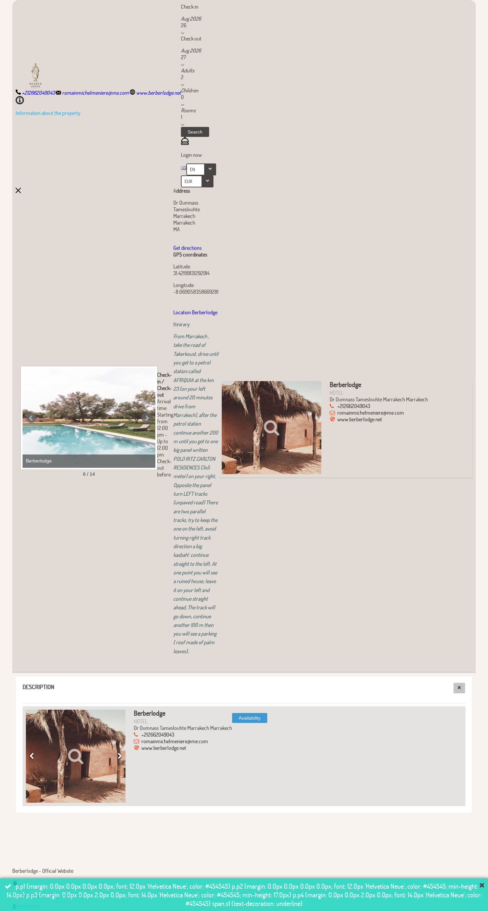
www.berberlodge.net (359, 419)
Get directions (187, 247)
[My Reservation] (185, 142)
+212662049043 (353, 405)
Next (146, 418)
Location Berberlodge (195, 312)
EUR (188, 181)
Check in (189, 6)
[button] (195, 132)
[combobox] (201, 169)
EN (192, 169)
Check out (191, 38)
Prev (31, 418)
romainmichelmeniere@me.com (370, 412)
